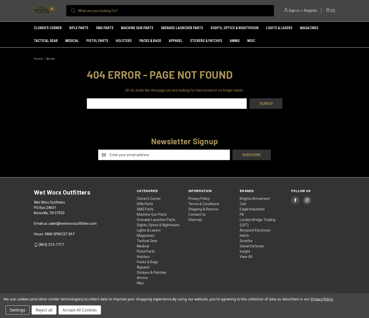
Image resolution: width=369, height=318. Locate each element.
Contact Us (197, 214)
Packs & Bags (150, 41)
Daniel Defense (252, 246)
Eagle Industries (252, 209)
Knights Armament (255, 199)
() (332, 11)
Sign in (294, 11)
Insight (245, 251)
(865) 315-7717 (51, 245)
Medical (72, 41)
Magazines (309, 28)
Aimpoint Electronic (255, 230)
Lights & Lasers (279, 28)
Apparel (175, 41)
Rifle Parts (78, 28)
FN (242, 214)
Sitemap (195, 220)
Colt (243, 204)
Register (310, 11)
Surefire (246, 241)
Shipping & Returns (203, 209)
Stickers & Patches (206, 41)
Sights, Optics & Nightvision (235, 28)
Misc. (251, 41)
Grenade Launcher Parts (182, 28)
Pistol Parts (97, 41)
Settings (17, 310)
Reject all (44, 310)
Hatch (244, 236)
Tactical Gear (46, 41)
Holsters (124, 41)
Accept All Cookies (80, 310)
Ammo (235, 41)
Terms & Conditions (203, 204)
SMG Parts (104, 28)
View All (246, 257)
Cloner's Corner (48, 28)
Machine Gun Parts (137, 28)
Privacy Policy (199, 199)
